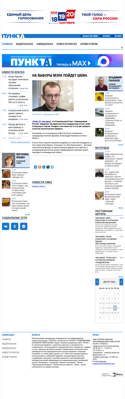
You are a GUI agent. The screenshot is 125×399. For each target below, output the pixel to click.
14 (112, 303)
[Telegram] (52, 167)
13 (109, 303)
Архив (27, 214)
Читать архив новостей (20, 142)
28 (112, 313)
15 (115, 303)
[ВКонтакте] (35, 167)
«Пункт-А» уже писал (41, 121)
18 (103, 308)
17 (100, 308)
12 (106, 303)
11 (103, 303)
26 (106, 313)
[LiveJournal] (48, 167)
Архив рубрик (89, 44)
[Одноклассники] (39, 167)
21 (112, 308)
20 (109, 308)
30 (118, 313)
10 (100, 303)
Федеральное (24, 44)
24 (100, 313)
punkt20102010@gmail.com (104, 363)
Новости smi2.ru (38, 186)
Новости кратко (67, 44)
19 (106, 308)
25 (103, 313)
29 (115, 313)
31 (100, 317)
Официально (44, 44)
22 (115, 308)
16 (118, 303)
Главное (7, 44)
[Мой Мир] (43, 167)
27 (109, 313)
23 (118, 308)
